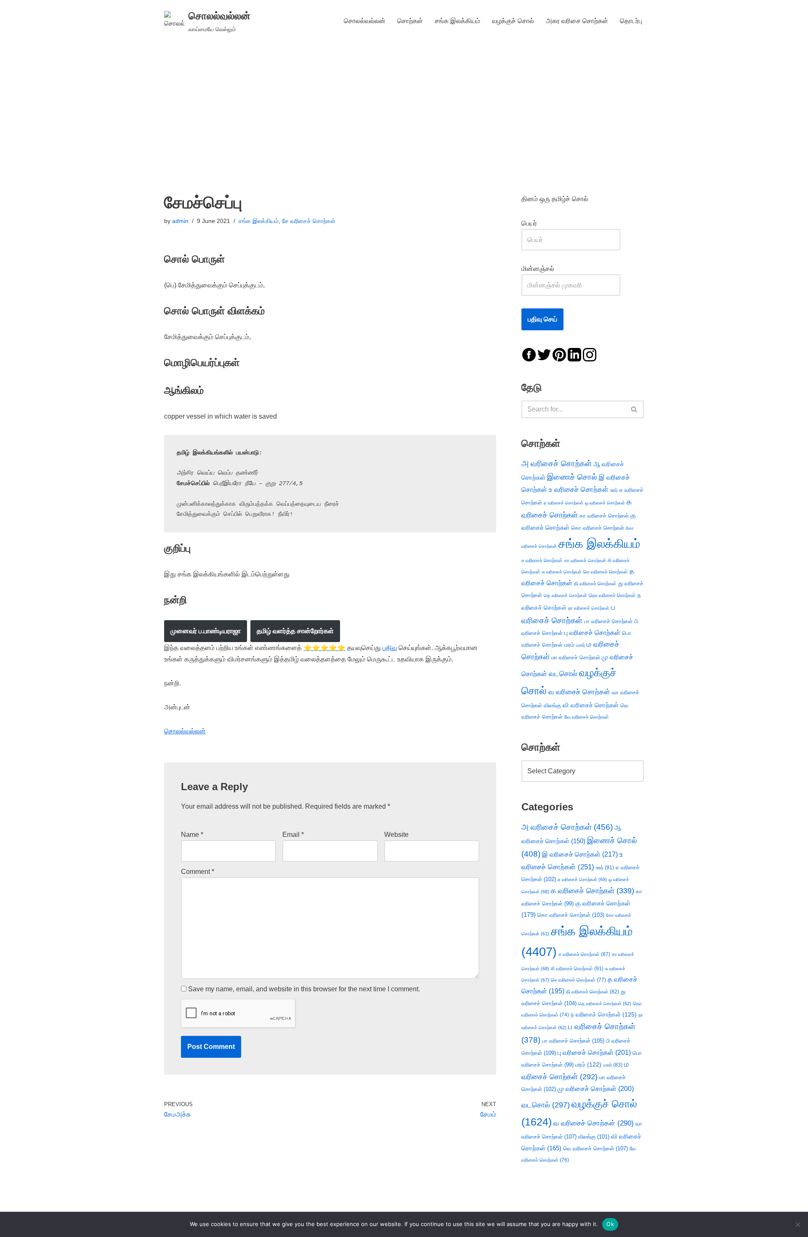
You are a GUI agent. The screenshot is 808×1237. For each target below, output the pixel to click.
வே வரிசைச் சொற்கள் (586, 716)
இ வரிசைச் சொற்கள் (580, 854)
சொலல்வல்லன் (364, 20)
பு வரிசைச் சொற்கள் (592, 632)
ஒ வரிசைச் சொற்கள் (605, 502)
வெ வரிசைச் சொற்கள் (595, 1148)
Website (396, 834)
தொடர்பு (631, 20)
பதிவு (390, 647)
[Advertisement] (404, 105)
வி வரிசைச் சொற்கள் (591, 705)
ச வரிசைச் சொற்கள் (542, 560)
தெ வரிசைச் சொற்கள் (565, 595)
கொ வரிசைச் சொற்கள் (597, 528)
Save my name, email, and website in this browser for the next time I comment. (304, 989)
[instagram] (589, 354)
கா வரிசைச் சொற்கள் (604, 515)
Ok (610, 1224)
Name (192, 834)
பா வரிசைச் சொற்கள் (608, 621)
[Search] (634, 409)
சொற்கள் (410, 20)
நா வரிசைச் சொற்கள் (588, 608)
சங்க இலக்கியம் (457, 20)
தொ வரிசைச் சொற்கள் (612, 595)
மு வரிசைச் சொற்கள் (596, 1088)
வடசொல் (563, 673)
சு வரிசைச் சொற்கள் (562, 571)
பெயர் (537, 223)
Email (293, 834)
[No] (797, 1224)
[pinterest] (559, 354)
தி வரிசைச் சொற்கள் (595, 584)
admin (180, 221)
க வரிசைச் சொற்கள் (592, 891)
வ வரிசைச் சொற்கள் (579, 692)
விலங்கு (552, 705)
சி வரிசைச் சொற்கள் (577, 969)
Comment (197, 871)
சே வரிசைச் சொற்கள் (308, 221)
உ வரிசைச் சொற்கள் (579, 490)
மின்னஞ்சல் (538, 268)
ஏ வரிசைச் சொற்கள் (563, 502)
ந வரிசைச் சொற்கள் (604, 1014)
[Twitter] (544, 354)
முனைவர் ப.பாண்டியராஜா (205, 630)
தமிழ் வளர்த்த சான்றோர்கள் (295, 630)
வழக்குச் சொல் (513, 20)
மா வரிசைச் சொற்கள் (575, 657)
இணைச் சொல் (572, 477)
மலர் (580, 645)
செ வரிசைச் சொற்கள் (605, 571)
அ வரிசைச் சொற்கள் (556, 463)
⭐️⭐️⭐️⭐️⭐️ (324, 647)
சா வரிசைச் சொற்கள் (585, 560)
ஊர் (614, 490)
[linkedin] (574, 354)
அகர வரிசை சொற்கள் (577, 20)
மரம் (569, 645)
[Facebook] (529, 354)
